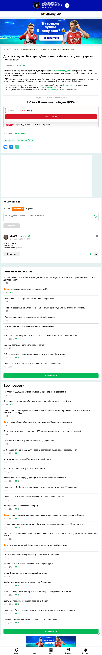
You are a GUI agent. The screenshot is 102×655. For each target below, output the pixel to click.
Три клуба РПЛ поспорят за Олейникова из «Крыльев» (28, 298)
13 (19, 528)
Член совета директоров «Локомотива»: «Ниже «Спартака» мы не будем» (37, 401)
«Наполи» (66, 85)
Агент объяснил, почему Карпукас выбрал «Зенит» (27, 459)
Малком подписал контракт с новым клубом (24, 345)
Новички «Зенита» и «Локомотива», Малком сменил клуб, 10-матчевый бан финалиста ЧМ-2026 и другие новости (49, 279)
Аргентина (9, 140)
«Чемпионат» (19, 133)
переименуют (54, 89)
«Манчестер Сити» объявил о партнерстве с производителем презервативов (39, 610)
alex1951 (14, 236)
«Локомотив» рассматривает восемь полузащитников (28, 326)
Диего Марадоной (62, 71)
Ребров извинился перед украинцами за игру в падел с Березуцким (35, 354)
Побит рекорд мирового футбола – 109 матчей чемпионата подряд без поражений (42, 431)
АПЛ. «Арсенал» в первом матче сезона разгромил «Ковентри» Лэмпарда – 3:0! (40, 336)
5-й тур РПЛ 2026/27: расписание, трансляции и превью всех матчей (35, 392)
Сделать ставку (51, 116)
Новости (15, 49)
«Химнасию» (45, 87)
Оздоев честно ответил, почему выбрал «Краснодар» (28, 564)
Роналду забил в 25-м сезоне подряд (20, 506)
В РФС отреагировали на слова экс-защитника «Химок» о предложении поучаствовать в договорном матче (50, 535)
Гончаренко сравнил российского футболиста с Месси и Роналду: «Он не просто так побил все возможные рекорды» (47, 411)
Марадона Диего (25, 140)
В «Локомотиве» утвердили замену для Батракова (27, 582)
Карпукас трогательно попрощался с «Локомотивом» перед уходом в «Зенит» (43, 515)
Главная (6, 49)
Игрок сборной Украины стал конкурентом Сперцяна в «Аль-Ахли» (37, 422)
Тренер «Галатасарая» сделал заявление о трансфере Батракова (33, 363)
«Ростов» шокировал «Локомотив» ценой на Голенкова (29, 317)
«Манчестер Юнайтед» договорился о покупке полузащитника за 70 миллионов (40, 487)
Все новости (51, 375)
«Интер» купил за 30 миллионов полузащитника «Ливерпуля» (35, 545)
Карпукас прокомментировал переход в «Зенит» (26, 601)
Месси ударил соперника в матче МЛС (25, 289)
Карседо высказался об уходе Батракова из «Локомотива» (31, 554)
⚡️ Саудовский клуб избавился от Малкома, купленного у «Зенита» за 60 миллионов (43, 524)
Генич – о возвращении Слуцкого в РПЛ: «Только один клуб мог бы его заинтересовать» (44, 308)
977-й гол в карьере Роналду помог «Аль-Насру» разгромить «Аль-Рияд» (37, 592)
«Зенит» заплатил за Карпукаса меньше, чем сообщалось (30, 619)
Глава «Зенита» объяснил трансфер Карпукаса (25, 573)
